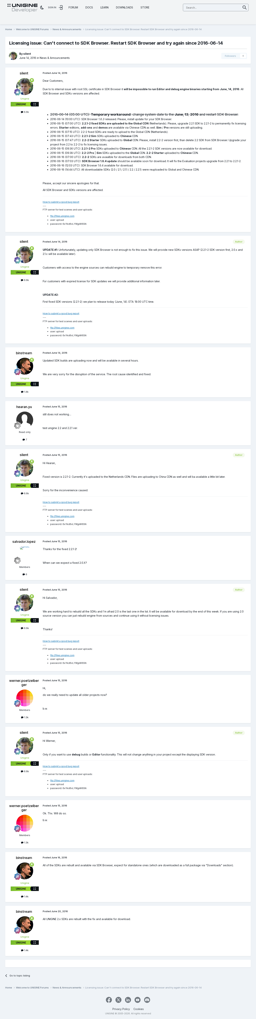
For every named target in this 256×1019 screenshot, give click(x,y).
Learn (104, 7)
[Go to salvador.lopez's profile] (24, 555)
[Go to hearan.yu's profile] (24, 420)
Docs (89, 7)
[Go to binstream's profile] (24, 366)
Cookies (138, 1009)
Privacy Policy (121, 1009)
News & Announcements (55, 57)
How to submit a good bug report (61, 202)
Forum (73, 7)
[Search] (244, 7)
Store (145, 7)
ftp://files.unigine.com (62, 216)
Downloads (124, 7)
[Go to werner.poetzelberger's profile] (24, 698)
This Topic (230, 7)
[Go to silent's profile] (13, 56)
